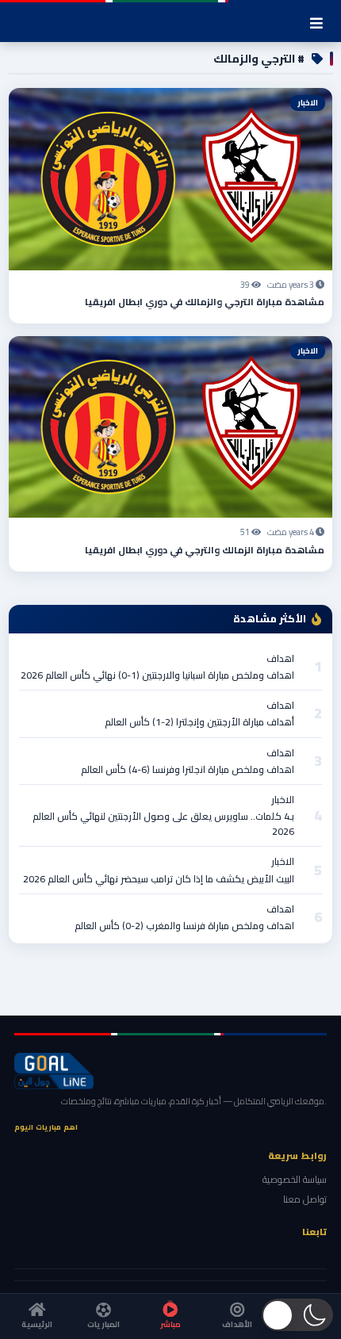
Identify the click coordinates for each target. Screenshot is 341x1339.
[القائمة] (316, 23)
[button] (297, 1315)
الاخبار (282, 799)
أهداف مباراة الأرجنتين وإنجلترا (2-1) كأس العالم (199, 721)
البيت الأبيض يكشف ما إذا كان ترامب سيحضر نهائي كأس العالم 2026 (158, 878)
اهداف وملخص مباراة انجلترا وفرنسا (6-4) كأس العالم (187, 769)
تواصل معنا (305, 1199)
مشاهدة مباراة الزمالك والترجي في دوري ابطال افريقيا (204, 550)
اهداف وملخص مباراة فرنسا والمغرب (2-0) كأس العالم (184, 925)
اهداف (280, 658)
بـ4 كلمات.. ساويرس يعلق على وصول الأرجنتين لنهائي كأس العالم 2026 (163, 824)
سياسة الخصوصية (294, 1179)
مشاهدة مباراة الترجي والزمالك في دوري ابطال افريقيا (204, 302)
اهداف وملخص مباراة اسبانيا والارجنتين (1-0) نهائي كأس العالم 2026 (157, 675)
